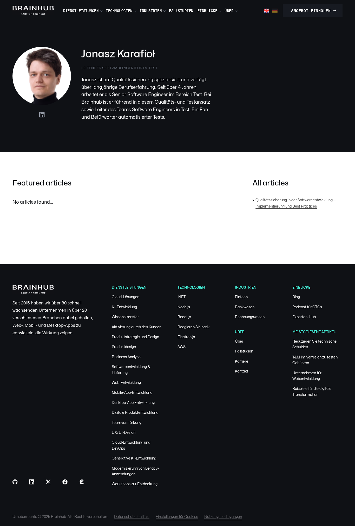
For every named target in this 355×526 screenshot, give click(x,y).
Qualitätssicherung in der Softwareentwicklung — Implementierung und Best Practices (295, 203)
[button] (84, 10)
